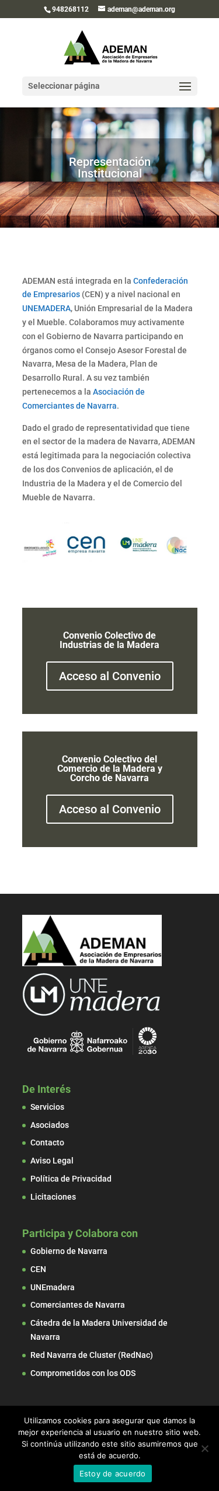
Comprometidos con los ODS (82, 1373)
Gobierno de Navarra (68, 1251)
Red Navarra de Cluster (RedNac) (91, 1355)
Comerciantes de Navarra (77, 1304)
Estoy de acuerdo (112, 1473)
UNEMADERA (46, 308)
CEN (38, 1269)
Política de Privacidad (71, 1178)
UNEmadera (52, 1287)
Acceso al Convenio (110, 676)
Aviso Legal (52, 1160)
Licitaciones (53, 1196)
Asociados (49, 1125)
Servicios (47, 1107)
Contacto (47, 1142)
